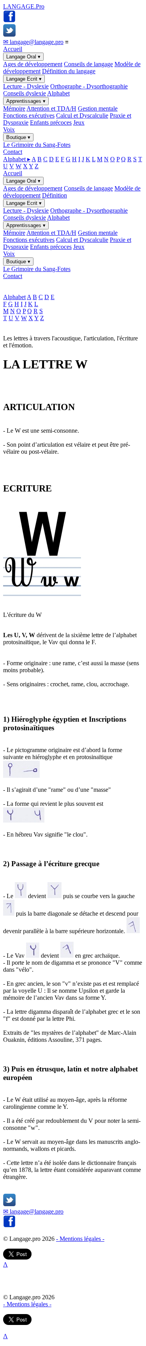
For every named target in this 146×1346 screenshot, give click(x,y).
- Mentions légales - (80, 1238)
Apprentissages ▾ (26, 101)
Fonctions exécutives (29, 115)
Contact (12, 151)
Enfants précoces (51, 122)
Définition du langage (68, 71)
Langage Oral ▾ (23, 57)
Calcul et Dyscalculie (82, 115)
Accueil (12, 49)
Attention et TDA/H (51, 108)
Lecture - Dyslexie (26, 86)
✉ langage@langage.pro (33, 42)
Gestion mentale (98, 108)
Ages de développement (32, 64)
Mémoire (14, 108)
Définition (54, 195)
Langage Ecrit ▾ (24, 79)
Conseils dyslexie (24, 93)
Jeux (78, 122)
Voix (9, 129)
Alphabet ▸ (16, 159)
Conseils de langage (88, 64)
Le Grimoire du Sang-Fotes (36, 144)
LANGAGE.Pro (23, 6)
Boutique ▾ (18, 137)
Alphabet (58, 93)
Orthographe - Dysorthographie (89, 86)
